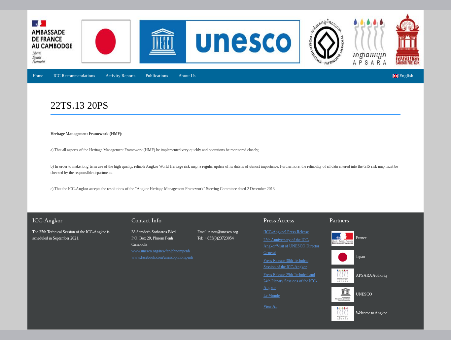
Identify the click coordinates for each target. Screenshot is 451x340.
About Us (187, 75)
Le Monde (271, 295)
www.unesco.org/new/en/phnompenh (160, 251)
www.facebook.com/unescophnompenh (162, 257)
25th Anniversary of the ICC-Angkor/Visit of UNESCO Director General (291, 246)
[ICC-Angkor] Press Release (286, 232)
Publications (157, 75)
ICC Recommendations (74, 75)
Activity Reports (120, 75)
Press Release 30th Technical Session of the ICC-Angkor (285, 263)
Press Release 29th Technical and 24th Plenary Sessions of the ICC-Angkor (290, 281)
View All (270, 306)
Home (38, 75)
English (406, 75)
